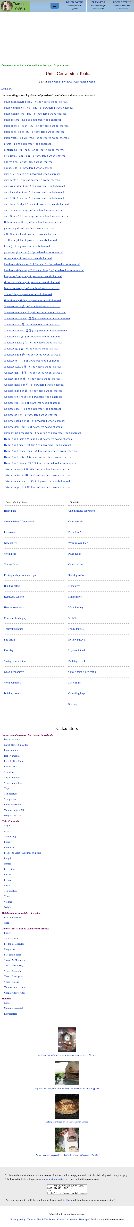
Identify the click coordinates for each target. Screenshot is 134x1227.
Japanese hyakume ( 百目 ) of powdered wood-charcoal (37, 318)
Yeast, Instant (11, 982)
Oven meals (10, 553)
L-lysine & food (76, 650)
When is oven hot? (78, 543)
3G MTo (72, 618)
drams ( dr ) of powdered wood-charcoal (28, 294)
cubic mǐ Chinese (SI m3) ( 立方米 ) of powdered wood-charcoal (42, 433)
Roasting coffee (76, 575)
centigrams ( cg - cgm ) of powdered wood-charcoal (35, 149)
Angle (7, 825)
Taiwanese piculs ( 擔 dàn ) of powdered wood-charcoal (37, 487)
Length (8, 858)
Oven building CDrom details (19, 521)
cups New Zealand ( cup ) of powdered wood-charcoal (36, 204)
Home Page (10, 510)
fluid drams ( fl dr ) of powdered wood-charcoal (32, 300)
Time (7, 896)
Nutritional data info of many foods (122, 5)
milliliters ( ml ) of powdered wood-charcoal (30, 234)
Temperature (10, 794)
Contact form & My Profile (82, 671)
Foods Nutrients (12, 804)
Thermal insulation (13, 628)
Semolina (9, 772)
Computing (10, 836)
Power (7, 874)
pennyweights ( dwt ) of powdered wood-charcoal (33, 252)
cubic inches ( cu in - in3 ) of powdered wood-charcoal (36, 125)
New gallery (10, 543)
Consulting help (76, 693)
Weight (8, 907)
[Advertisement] (67, 36)
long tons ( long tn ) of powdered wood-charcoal (33, 276)
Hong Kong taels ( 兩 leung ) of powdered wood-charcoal (38, 439)
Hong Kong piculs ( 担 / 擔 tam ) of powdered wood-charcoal (40, 463)
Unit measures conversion (81, 510)
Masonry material (13, 1008)
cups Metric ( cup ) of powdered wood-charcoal (32, 180)
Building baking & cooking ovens (98, 5)
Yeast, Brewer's (12, 971)
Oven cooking (75, 564)
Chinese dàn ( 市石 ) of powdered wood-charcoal (33, 372)
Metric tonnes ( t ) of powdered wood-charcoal (31, 288)
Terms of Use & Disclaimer (41, 1219)
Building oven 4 (76, 661)
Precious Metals (12, 917)
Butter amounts (12, 739)
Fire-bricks (9, 639)
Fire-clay (8, 650)
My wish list (74, 682)
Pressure (8, 880)
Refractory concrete (14, 596)
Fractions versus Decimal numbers (22, 853)
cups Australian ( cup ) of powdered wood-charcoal (34, 186)
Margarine (9, 949)
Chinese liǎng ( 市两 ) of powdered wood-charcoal (34, 384)
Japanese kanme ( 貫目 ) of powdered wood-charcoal (35, 330)
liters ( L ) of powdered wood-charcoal (27, 246)
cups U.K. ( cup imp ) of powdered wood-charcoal (34, 198)
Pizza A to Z (74, 532)
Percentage (10, 869)
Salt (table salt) (12, 955)
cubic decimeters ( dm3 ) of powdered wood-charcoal (35, 113)
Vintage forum (11, 564)
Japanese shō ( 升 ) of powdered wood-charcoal (32, 354)
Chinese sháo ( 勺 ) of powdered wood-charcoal (32, 408)
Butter (7, 933)
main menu (54, 81)
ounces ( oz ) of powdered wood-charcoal (28, 161)
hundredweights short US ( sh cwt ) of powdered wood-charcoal (42, 264)
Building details (12, 586)
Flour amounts (12, 750)
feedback (67, 1200)
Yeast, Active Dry (13, 965)
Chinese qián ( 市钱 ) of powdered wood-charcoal (33, 390)
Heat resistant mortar (14, 607)
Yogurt (7, 788)
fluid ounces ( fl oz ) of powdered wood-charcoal (33, 222)
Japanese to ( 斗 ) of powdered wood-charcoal (31, 360)
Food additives (76, 628)
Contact (61, 1219)
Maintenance (75, 596)
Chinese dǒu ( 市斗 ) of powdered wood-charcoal (33, 426)
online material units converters (58, 1179)
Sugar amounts (12, 777)
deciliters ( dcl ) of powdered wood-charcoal (30, 240)
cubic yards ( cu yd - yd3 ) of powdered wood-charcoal (37, 137)
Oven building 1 (12, 682)
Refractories (10, 1014)
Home (15, 6)
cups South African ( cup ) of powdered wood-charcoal (36, 216)
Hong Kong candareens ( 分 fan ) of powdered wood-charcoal (41, 451)
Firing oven (74, 586)
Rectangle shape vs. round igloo (20, 575)
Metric (7, 864)
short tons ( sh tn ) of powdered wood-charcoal (32, 282)
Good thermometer (14, 671)
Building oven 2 (12, 693)
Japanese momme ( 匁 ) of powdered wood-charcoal (35, 312)
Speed (7, 885)
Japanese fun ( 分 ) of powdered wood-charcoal (32, 306)
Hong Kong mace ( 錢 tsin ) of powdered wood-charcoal (37, 445)
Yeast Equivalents (13, 783)
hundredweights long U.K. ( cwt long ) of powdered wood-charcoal (44, 270)
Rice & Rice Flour (14, 761)
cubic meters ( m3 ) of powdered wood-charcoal (32, 119)
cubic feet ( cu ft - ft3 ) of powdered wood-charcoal (34, 131)
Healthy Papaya (76, 639)
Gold (6, 923)
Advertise (72, 1219)
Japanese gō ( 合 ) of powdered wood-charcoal (31, 348)
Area (6, 831)
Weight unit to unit (14, 993)
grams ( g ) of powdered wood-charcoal (27, 143)
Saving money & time (15, 661)
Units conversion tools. (68, 73)
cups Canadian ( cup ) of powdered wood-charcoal (34, 192)
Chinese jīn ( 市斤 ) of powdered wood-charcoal (32, 378)
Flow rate (9, 847)
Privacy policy (17, 1219)
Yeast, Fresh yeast (14, 976)
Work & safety (75, 607)
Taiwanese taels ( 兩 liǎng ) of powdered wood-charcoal (37, 475)
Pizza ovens (10, 532)
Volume (8, 902)
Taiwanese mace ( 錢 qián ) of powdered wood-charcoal (37, 469)
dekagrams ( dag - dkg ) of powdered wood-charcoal (35, 155)
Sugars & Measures (14, 960)
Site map (72, 704)
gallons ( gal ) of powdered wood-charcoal (29, 228)
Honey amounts (12, 756)
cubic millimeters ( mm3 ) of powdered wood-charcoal (36, 101)
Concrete (9, 1003)
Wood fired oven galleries (74, 5)
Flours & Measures (14, 944)
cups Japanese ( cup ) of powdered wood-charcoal (33, 210)
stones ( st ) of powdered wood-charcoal (28, 258)
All (22, 810)
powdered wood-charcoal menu (78, 81)
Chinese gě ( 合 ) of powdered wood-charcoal (31, 414)
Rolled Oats (10, 766)
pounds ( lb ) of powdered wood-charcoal (28, 168)
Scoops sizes (10, 799)
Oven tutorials (75, 521)
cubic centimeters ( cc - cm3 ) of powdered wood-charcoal (38, 107)
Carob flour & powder (16, 745)
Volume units (11, 810)
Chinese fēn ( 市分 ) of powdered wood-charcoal (33, 396)
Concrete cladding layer (16, 618)
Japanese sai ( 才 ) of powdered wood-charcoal (32, 336)
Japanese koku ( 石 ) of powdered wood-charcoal (33, 366)
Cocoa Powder (11, 938)
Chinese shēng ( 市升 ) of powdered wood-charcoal (34, 420)
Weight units (11, 815)
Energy (8, 842)
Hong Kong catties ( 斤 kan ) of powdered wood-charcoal (38, 457)
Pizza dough (74, 553)
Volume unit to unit (14, 987)
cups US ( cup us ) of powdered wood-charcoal (32, 174)
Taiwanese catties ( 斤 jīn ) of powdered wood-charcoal (37, 481)
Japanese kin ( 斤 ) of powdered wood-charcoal (32, 324)
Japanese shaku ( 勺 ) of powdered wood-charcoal (33, 342)
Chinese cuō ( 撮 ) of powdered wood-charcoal (32, 402)
